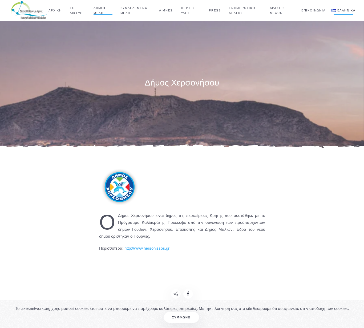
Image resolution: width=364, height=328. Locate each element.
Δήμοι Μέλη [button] (100, 10)
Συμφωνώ (181, 317)
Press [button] (215, 10)
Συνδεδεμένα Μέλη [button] (133, 10)
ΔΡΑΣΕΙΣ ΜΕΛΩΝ (277, 10)
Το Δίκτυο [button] (76, 10)
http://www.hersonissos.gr (146, 248)
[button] (343, 10)
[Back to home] (29, 10)
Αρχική (55, 10)
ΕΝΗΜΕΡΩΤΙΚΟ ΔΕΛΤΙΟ (242, 10)
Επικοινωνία (313, 10)
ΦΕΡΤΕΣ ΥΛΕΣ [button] (188, 10)
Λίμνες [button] (166, 10)
